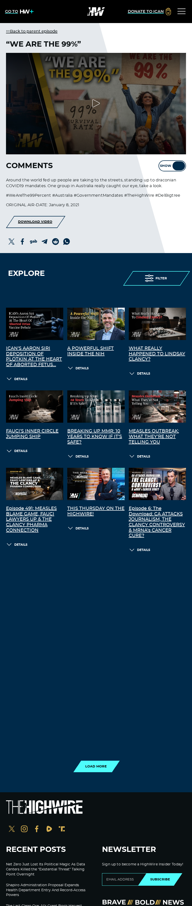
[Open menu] (181, 11)
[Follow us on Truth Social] (62, 829)
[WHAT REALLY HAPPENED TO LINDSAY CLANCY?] (157, 324)
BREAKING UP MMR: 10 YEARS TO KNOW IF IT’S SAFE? (94, 436)
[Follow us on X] (12, 829)
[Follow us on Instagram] (24, 829)
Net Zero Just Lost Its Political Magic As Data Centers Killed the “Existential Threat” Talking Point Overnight (45, 869)
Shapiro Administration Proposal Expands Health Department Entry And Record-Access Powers (46, 890)
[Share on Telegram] (44, 241)
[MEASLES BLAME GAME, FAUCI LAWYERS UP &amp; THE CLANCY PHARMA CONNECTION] (34, 484)
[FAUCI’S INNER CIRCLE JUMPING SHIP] (34, 406)
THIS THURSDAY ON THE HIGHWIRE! (95, 511)
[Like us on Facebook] (36, 829)
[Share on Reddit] (55, 241)
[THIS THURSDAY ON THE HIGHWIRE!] (95, 484)
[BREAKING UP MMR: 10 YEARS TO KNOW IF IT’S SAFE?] (95, 406)
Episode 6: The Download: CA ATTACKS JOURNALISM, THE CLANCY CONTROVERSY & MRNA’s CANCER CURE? (157, 522)
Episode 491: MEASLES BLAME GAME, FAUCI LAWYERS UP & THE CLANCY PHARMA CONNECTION (31, 519)
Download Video (35, 221)
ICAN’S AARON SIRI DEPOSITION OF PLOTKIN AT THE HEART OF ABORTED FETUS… (34, 356)
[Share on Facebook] (22, 241)
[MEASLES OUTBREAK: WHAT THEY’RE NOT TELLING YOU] (157, 406)
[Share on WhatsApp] (66, 241)
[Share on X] (11, 241)
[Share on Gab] (33, 241)
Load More (96, 766)
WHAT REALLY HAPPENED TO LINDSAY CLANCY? (157, 354)
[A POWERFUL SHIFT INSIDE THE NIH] (95, 324)
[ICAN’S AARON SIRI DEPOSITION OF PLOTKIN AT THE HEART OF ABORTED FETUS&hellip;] (34, 324)
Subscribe (160, 879)
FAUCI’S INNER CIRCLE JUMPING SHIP (32, 434)
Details (21, 379)
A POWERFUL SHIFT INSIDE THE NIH (90, 351)
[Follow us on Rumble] (49, 829)
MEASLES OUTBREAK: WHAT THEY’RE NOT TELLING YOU (154, 436)
